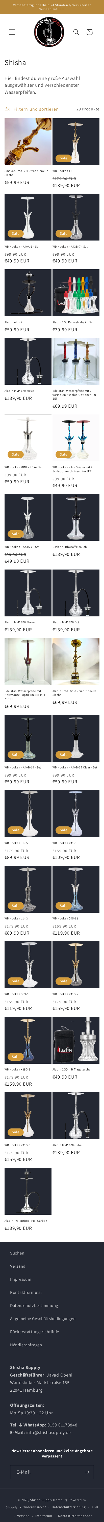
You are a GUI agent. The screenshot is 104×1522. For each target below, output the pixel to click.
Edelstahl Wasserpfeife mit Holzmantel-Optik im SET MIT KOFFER (25, 695)
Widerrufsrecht (34, 1507)
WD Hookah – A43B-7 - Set (70, 246)
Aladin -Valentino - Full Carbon (26, 1220)
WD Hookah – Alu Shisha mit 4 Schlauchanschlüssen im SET (73, 469)
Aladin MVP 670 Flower (20, 622)
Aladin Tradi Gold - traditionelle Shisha (74, 693)
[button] (12, 32)
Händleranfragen (26, 1345)
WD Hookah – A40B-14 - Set (23, 767)
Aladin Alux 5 (13, 322)
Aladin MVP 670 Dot (66, 622)
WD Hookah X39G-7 (66, 994)
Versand (17, 1266)
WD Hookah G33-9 (17, 994)
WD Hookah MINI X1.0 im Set (24, 467)
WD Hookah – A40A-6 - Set (22, 246)
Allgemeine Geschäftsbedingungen (42, 1318)
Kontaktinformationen (75, 1516)
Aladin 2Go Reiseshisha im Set (73, 322)
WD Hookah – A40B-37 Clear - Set (75, 767)
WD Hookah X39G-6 (18, 1145)
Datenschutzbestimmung (34, 1305)
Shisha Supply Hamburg (49, 1500)
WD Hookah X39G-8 (18, 1069)
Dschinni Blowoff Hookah (70, 547)
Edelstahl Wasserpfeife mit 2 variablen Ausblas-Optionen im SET (74, 394)
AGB (95, 1507)
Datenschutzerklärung (69, 1507)
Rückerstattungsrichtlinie (34, 1331)
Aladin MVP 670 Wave (19, 391)
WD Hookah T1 (62, 171)
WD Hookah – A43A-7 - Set (22, 547)
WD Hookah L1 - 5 (16, 843)
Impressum (20, 1279)
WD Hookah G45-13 (65, 918)
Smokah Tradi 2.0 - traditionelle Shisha (26, 173)
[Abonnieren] (87, 1472)
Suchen (17, 1253)
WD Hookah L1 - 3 (16, 918)
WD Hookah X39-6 (64, 843)
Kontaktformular (26, 1292)
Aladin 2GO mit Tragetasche (72, 1069)
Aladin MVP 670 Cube (67, 1145)
